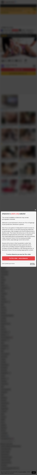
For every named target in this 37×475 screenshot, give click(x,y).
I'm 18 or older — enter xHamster (18, 258)
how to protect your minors (8, 263)
